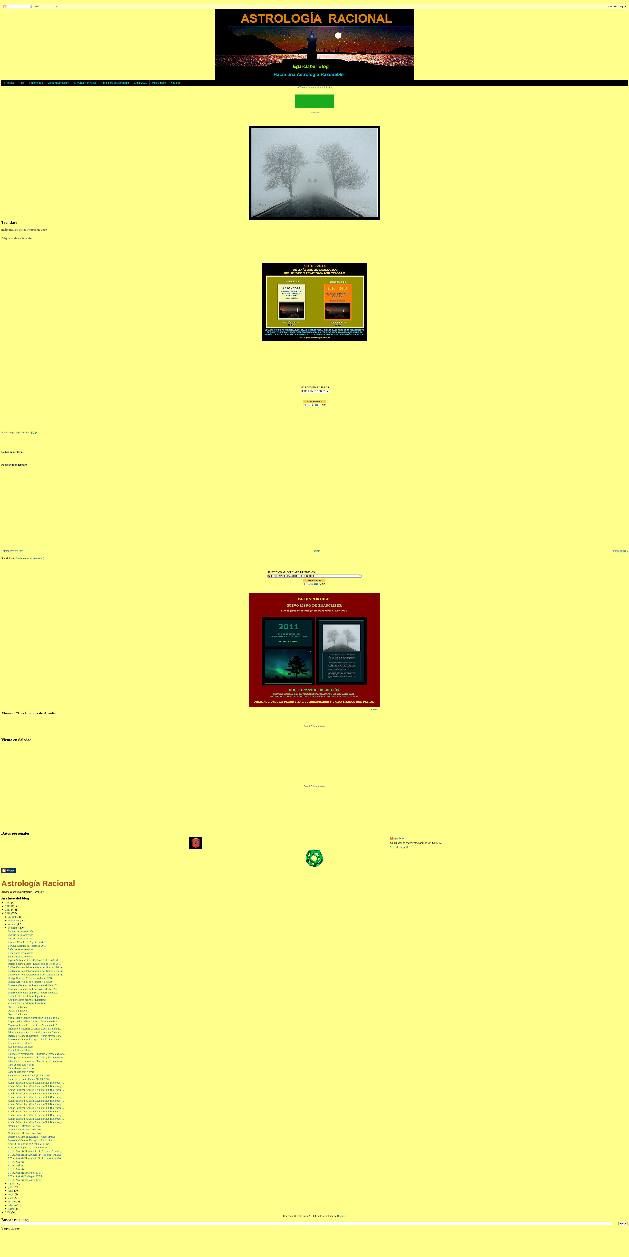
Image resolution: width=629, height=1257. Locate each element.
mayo (11, 1194)
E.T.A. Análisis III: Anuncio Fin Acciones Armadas (34, 1151)
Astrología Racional (38, 883)
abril (11, 1198)
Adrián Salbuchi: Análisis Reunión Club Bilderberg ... (36, 1082)
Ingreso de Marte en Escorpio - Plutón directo (31, 1136)
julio (11, 1187)
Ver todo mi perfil (399, 847)
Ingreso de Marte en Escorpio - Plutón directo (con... (35, 1035)
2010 (8, 913)
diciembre (13, 917)
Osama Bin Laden (17, 1007)
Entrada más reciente (12, 550)
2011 (8, 909)
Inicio (317, 550)
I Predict (9, 82)
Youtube (176, 82)
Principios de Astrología (115, 82)
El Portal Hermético (85, 82)
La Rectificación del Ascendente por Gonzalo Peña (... (36, 967)
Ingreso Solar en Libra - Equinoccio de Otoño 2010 (34, 960)
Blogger (341, 1216)
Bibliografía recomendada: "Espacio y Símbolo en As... (36, 1053)
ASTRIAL (376, 709)
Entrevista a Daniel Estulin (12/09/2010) (28, 1075)
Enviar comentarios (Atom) (30, 558)
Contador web (314, 113)
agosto (12, 1183)
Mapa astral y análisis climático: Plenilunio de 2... (33, 1017)
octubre (12, 924)
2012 (8, 906)
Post (21, 82)
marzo (11, 1201)
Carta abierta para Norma (21, 1064)
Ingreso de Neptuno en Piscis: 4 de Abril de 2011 (33, 985)
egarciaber (398, 838)
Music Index (159, 82)
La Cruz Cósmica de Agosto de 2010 (27, 942)
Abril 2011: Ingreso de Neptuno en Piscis (29, 1144)
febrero (12, 1205)
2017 (8, 902)
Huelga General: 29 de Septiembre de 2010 (30, 978)
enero (11, 1208)
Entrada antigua (619, 550)
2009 (8, 1212)
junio (11, 1190)
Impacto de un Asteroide (20, 931)
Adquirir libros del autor (20, 1043)
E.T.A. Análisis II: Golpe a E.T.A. (25, 1172)
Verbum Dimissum (58, 82)
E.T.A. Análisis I (16, 1162)
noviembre (14, 920)
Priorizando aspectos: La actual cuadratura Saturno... (35, 1028)
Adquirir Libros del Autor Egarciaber (27, 996)
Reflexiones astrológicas (20, 949)
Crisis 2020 (140, 82)
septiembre (14, 927)
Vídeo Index (36, 82)
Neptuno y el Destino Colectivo (24, 1126)
